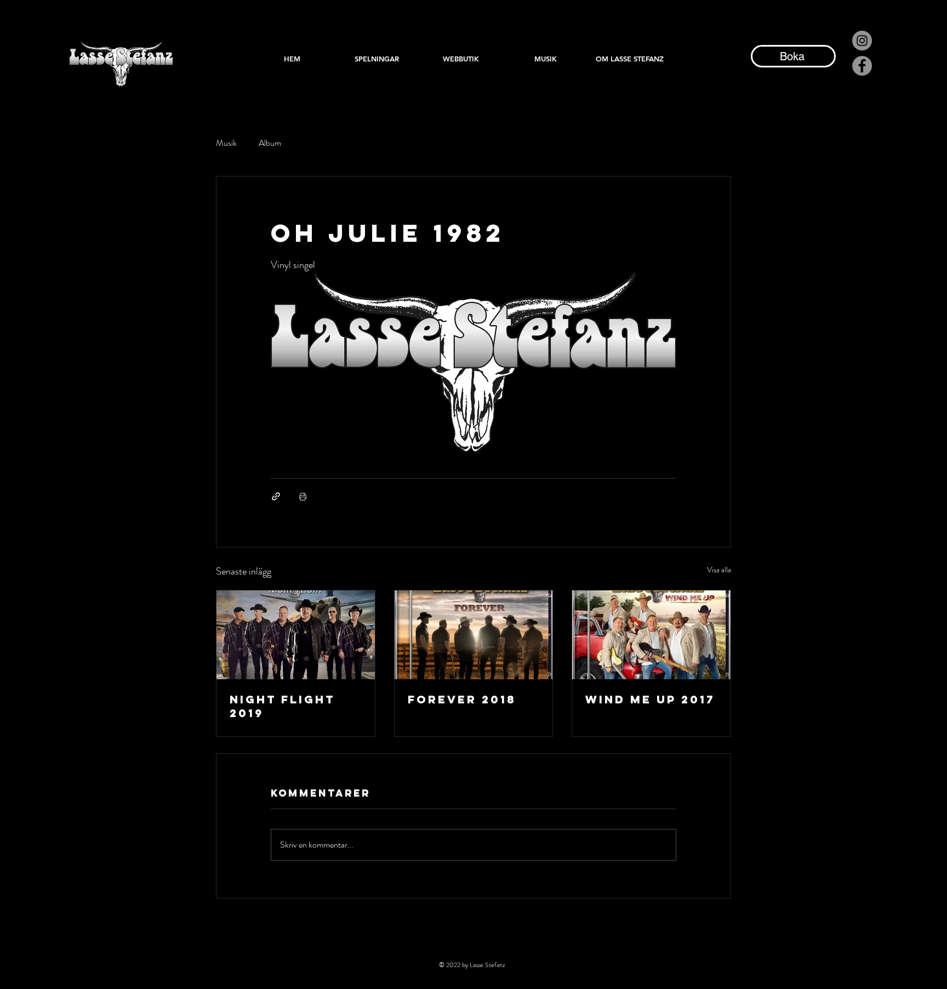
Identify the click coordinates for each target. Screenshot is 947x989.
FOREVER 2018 (462, 699)
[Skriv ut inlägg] (303, 496)
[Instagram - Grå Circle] (862, 40)
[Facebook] (862, 66)
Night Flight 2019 (282, 706)
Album (270, 143)
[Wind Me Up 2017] (651, 634)
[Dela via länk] (276, 496)
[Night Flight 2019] (295, 634)
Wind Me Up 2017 (650, 699)
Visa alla (719, 569)
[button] (545, 58)
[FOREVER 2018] (474, 634)
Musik (226, 143)
